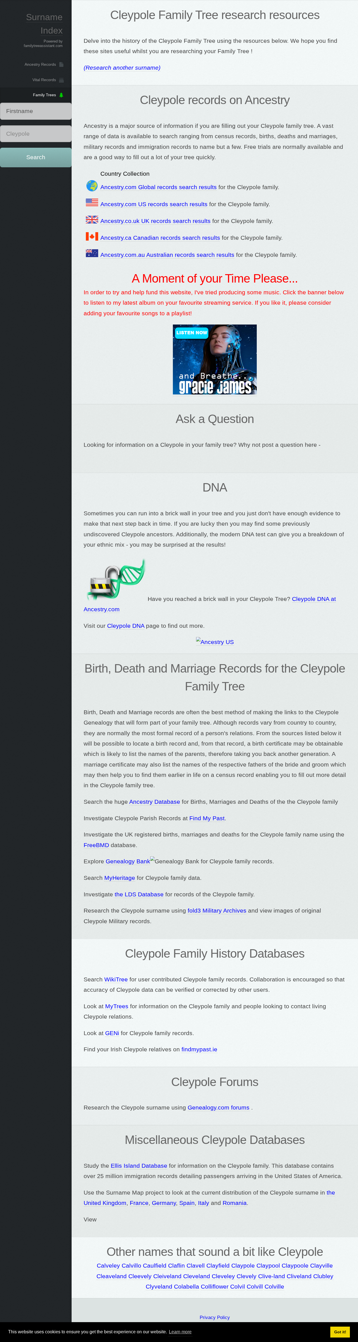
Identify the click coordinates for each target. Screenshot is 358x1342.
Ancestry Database (154, 801)
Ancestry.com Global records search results (158, 187)
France (139, 1203)
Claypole (243, 1265)
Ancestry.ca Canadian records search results (160, 237)
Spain (187, 1203)
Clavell (196, 1265)
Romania (235, 1203)
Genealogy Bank (128, 861)
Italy (203, 1203)
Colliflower (215, 1286)
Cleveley (223, 1276)
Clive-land (271, 1276)
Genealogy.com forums (218, 1107)
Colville (274, 1286)
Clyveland (159, 1286)
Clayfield (218, 1265)
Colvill (255, 1286)
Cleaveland (111, 1276)
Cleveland (196, 1276)
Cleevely (140, 1276)
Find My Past (207, 818)
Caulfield (154, 1265)
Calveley (108, 1265)
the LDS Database (139, 894)
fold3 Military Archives (217, 910)
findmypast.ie (199, 1049)
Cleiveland (167, 1276)
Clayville (321, 1265)
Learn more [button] (180, 1331)
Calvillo (131, 1265)
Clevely (246, 1276)
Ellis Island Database (139, 1165)
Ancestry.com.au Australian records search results (167, 255)
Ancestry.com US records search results (154, 204)
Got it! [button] (340, 1332)
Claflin (176, 1265)
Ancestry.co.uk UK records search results (155, 221)
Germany (164, 1203)
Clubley (323, 1276)
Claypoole (295, 1265)
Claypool (268, 1265)
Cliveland (299, 1276)
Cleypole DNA (125, 625)
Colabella (186, 1286)
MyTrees (116, 1006)
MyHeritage (119, 878)
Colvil (237, 1286)
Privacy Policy (215, 1317)
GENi (112, 1033)
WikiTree (116, 979)
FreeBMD (96, 845)
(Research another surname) (122, 67)
